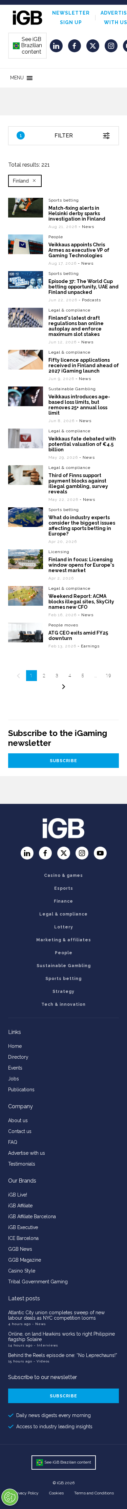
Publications (21, 1089)
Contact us (19, 1131)
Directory (18, 1057)
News (88, 226)
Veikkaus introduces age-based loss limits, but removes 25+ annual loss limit (79, 405)
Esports (63, 888)
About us (18, 1120)
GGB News (20, 1249)
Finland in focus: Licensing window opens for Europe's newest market (81, 565)
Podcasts (91, 300)
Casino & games (63, 875)
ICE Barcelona (23, 1238)
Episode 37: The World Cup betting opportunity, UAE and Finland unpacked (83, 287)
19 (108, 675)
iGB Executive (23, 1227)
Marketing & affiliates (63, 940)
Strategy (63, 991)
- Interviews (46, 1345)
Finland (21, 181)
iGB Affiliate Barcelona (32, 1216)
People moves (63, 625)
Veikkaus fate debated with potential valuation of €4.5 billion (82, 444)
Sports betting (63, 200)
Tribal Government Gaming (38, 1281)
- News (39, 1324)
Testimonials (21, 1164)
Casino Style (21, 1271)
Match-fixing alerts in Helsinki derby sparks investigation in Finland (76, 213)
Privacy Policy (26, 1493)
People (55, 236)
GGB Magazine (24, 1260)
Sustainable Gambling (72, 388)
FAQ (12, 1142)
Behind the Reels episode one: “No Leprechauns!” (62, 1355)
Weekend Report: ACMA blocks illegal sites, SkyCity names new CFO (81, 601)
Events (15, 1068)
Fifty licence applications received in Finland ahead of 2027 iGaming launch (83, 365)
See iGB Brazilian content (28, 45)
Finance (63, 901)
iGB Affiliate (20, 1205)
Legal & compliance (69, 310)
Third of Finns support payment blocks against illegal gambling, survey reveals (78, 483)
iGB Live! (17, 1194)
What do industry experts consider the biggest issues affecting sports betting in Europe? (81, 525)
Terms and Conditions (94, 1493)
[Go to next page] (63, 686)
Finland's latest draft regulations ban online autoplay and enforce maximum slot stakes (76, 326)
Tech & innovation (63, 1004)
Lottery (63, 927)
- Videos (41, 1361)
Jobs (13, 1078)
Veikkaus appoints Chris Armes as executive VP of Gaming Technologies (78, 250)
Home (15, 1046)
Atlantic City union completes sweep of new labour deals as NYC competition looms (56, 1315)
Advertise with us (26, 1153)
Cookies (56, 1493)
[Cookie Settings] (9, 1497)
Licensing (58, 551)
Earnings (90, 646)
